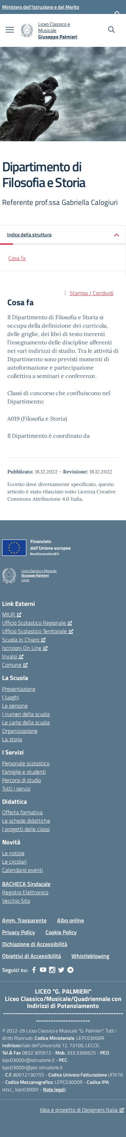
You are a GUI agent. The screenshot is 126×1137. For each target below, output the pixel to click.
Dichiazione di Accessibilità (34, 944)
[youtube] (43, 970)
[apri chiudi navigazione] (10, 30)
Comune (11, 664)
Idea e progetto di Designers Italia (79, 1110)
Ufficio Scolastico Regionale (34, 622)
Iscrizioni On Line (21, 648)
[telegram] (70, 970)
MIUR (8, 614)
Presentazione (18, 689)
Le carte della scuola (26, 722)
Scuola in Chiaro (20, 639)
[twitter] (61, 970)
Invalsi (9, 656)
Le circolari (14, 861)
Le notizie (13, 853)
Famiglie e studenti (24, 771)
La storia (12, 739)
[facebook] (34, 970)
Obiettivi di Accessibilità (31, 956)
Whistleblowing (90, 956)
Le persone (15, 705)
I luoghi (10, 697)
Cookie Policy (61, 932)
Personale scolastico (25, 763)
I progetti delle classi (26, 829)
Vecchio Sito (16, 900)
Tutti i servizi (16, 788)
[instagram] (52, 970)
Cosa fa (17, 258)
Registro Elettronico (25, 892)
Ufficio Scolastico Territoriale (34, 631)
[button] (63, 235)
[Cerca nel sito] (111, 30)
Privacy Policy (18, 932)
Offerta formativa (22, 812)
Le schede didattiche (26, 820)
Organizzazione (19, 731)
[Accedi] (117, 14)
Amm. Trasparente (24, 920)
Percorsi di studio (21, 780)
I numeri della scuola (26, 714)
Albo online (70, 920)
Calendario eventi (22, 870)
